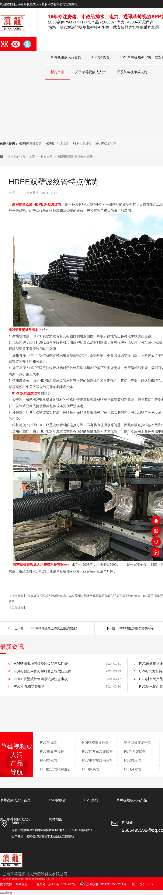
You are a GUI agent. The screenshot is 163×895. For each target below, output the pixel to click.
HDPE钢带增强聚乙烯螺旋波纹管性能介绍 (55, 628)
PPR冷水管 (132, 769)
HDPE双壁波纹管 (30, 143)
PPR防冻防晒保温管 (55, 769)
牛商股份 (22, 884)
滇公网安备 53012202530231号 (105, 884)
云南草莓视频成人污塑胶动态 (47, 595)
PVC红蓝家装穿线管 (97, 751)
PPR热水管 (48, 760)
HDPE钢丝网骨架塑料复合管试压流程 (42, 671)
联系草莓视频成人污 (132, 71)
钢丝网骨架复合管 (137, 742)
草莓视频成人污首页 (66, 57)
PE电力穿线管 (82, 143)
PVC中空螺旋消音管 (97, 760)
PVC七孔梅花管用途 (29, 686)
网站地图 (55, 819)
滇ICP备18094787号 (62, 884)
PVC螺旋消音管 (52, 751)
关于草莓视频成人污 (90, 71)
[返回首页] (156, 552)
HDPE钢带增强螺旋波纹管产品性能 (41, 663)
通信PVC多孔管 (105, 143)
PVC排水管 (132, 760)
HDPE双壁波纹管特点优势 (75, 156)
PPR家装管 (90, 769)
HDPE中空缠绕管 (57, 143)
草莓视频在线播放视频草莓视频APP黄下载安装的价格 (105, 595)
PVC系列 (91, 800)
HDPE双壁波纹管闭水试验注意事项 (41, 678)
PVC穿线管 (100, 57)
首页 (32, 156)
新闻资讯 (57, 71)
